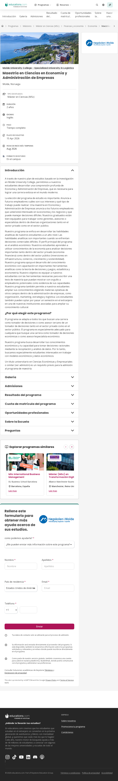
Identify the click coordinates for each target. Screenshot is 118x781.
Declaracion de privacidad (16, 673)
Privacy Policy (51, 680)
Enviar (39, 626)
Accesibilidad (107, 773)
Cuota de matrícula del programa (66, 14)
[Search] (97, 4)
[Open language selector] (103, 4)
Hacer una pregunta (111, 14)
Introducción (9, 16)
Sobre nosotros (68, 720)
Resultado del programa (51, 14)
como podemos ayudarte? (19, 538)
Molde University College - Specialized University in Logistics (38, 68)
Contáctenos (67, 732)
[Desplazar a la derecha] (114, 26)
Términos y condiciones (70, 773)
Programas (43, 4)
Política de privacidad (91, 773)
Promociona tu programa (73, 726)
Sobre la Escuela (99, 14)
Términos (49, 670)
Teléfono (10, 603)
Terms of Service (67, 680)
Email (45, 581)
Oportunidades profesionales (83, 14)
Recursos (64, 4)
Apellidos (47, 560)
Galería (23, 16)
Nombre (10, 560)
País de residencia (15, 581)
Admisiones (37, 16)
